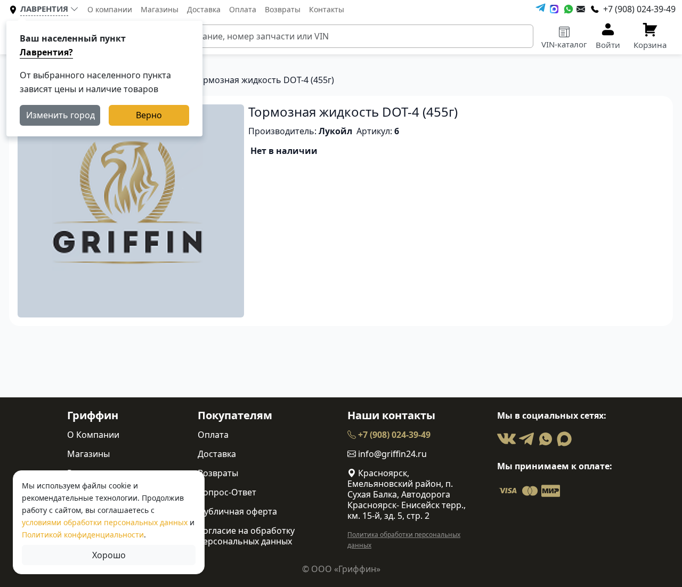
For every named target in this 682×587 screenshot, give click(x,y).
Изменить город (60, 115)
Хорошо (109, 555)
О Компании (93, 435)
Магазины (159, 9)
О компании (109, 9)
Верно (149, 115)
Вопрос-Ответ (227, 492)
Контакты (326, 9)
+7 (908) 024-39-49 (393, 434)
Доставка (204, 9)
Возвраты (283, 9)
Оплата (242, 9)
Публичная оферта (237, 511)
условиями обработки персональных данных (105, 522)
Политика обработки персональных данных (403, 540)
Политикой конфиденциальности (83, 534)
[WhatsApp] (568, 9)
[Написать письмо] (581, 9)
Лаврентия (44, 8)
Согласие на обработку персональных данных (246, 536)
